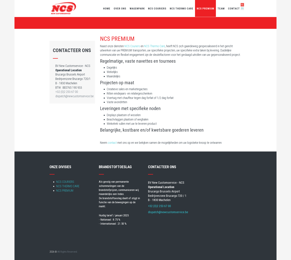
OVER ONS (120, 8)
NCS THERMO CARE (181, 8)
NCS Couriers (132, 46)
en (242, 8)
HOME (106, 8)
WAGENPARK (137, 8)
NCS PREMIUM (205, 8)
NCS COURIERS (157, 8)
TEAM (221, 8)
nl (242, 5)
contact (112, 142)
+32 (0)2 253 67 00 (66, 92)
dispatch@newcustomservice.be (74, 96)
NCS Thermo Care (154, 46)
